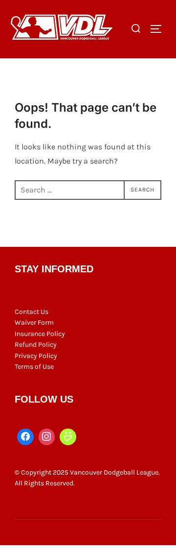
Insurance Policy (40, 334)
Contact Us (31, 312)
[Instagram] (47, 437)
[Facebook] (25, 437)
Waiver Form (34, 322)
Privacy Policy (36, 356)
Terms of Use (34, 366)
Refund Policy (36, 344)
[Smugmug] (68, 437)
